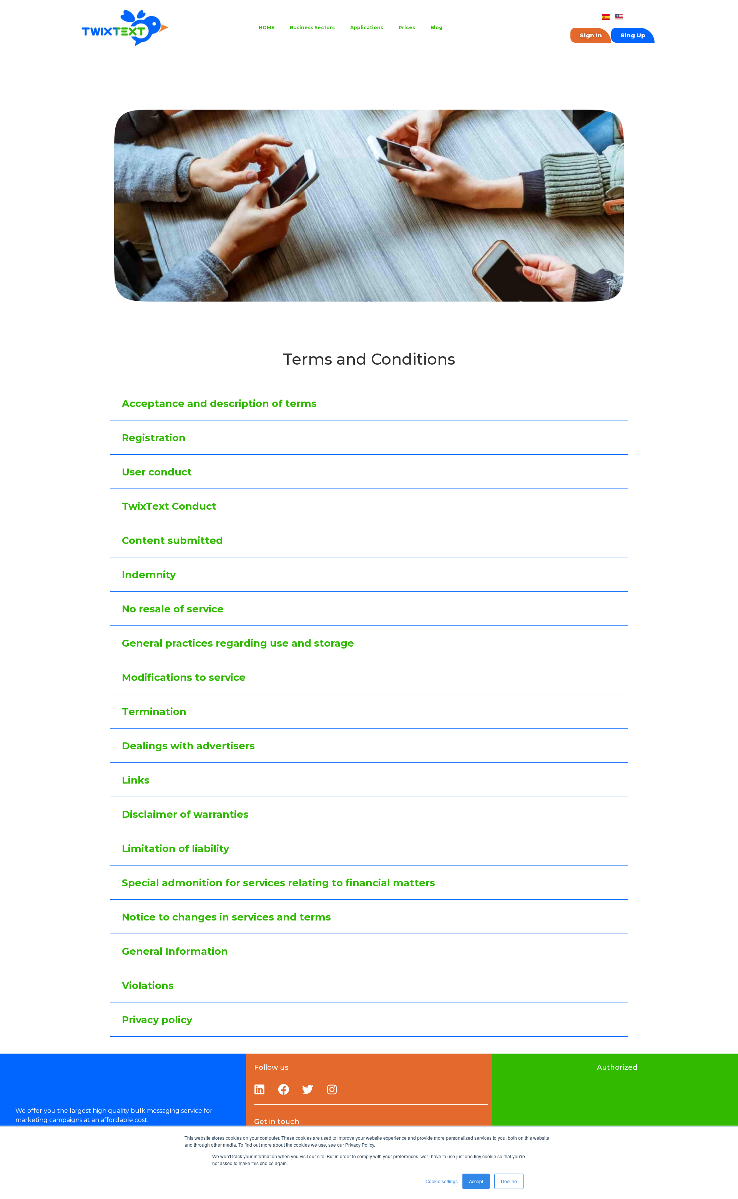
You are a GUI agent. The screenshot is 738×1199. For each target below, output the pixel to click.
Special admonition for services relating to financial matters (278, 883)
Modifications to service (184, 677)
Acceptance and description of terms (219, 403)
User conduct (157, 472)
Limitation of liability (175, 848)
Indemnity (149, 574)
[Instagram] (332, 1090)
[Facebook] (284, 1090)
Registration (154, 438)
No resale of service (173, 609)
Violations (148, 985)
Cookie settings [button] (442, 1181)
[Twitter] (308, 1090)
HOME (266, 27)
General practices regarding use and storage (238, 643)
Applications (366, 27)
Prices (407, 27)
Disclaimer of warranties (185, 814)
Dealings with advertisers (188, 746)
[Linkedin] (259, 1090)
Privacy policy (157, 1020)
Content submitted (172, 540)
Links (136, 780)
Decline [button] (509, 1181)
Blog (436, 27)
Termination (154, 711)
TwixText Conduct (169, 506)
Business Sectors (312, 27)
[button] (369, 403)
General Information (175, 951)
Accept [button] (476, 1181)
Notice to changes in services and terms (226, 917)
